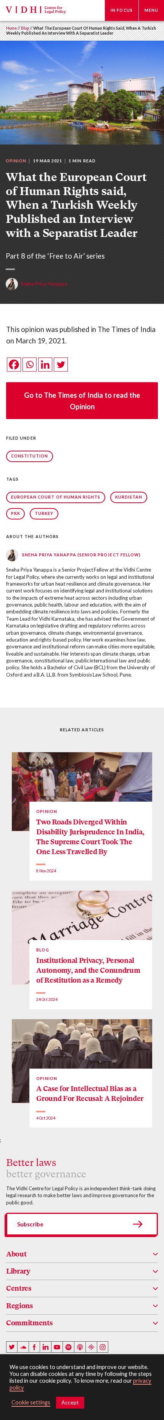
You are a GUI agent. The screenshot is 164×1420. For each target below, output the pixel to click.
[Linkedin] (45, 364)
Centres (18, 1288)
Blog (25, 28)
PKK (15, 513)
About (16, 1254)
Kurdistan (129, 497)
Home (11, 28)
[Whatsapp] (30, 364)
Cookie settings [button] (30, 1402)
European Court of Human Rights (56, 497)
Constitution (29, 456)
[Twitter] (61, 364)
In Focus (122, 10)
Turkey (44, 513)
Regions (19, 1306)
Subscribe (30, 1224)
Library (18, 1271)
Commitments (29, 1323)
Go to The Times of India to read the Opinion (82, 401)
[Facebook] (14, 364)
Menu (151, 10)
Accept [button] (70, 1402)
